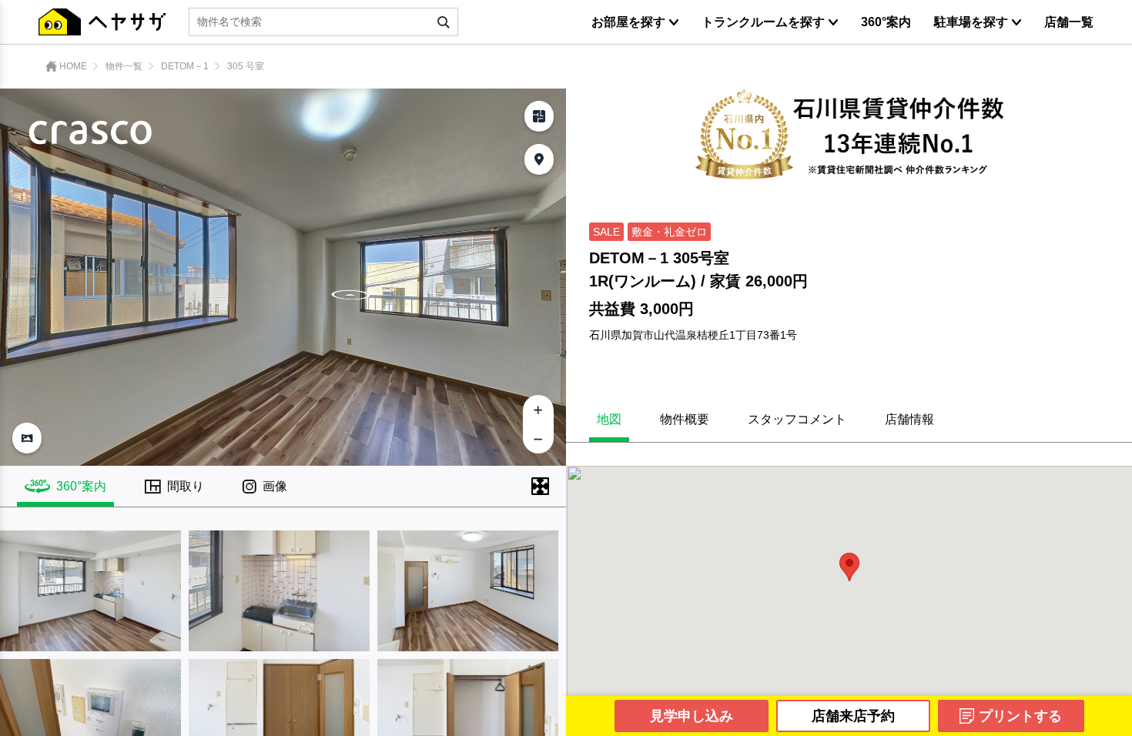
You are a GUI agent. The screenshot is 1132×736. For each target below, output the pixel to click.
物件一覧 (123, 66)
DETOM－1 (185, 66)
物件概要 (684, 419)
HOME (73, 66)
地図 (609, 419)
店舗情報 (909, 419)
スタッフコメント (797, 419)
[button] (849, 567)
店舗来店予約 (853, 716)
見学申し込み (691, 716)
